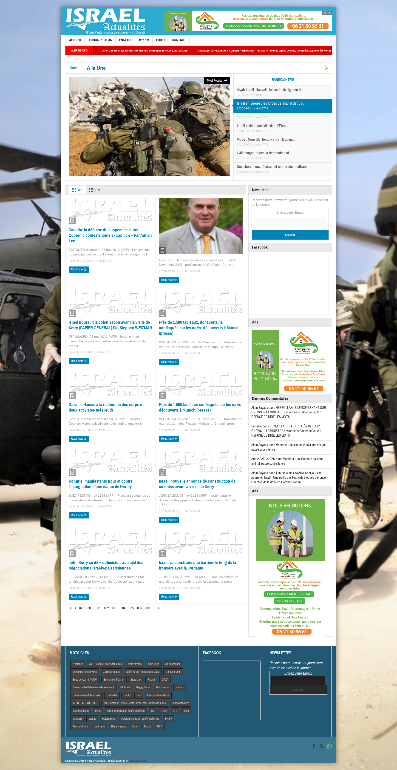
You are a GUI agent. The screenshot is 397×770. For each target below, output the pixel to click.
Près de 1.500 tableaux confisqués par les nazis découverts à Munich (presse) (200, 407)
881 (98, 608)
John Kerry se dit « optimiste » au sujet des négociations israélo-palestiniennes (106, 565)
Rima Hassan (118, 726)
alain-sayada (135, 664)
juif (152, 711)
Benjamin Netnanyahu (85, 672)
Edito (160, 40)
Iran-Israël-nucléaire (158, 695)
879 (81, 608)
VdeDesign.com (137, 761)
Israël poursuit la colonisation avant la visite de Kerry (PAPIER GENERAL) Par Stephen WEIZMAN (110, 325)
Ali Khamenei (172, 664)
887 (147, 608)
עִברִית (144, 40)
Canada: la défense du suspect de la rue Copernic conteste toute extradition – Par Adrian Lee (110, 235)
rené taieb (99, 726)
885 (131, 608)
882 (106, 608)
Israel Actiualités (180, 703)
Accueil (75, 40)
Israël (98, 711)
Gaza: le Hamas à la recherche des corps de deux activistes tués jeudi (107, 407)
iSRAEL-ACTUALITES (85, 703)
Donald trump (173, 672)
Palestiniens (108, 719)
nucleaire (77, 719)
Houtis (127, 695)
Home (74, 68)
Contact (179, 40)
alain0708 (261, 95)
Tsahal (147, 726)
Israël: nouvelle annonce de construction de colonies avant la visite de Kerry (197, 483)
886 (139, 608)
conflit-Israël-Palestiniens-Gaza (142, 672)
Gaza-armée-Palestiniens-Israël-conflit (93, 687)
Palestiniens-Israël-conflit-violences (140, 719)
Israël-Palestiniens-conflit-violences (126, 711)
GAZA (165, 679)
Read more (77, 269)
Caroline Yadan (111, 672)
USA (159, 726)
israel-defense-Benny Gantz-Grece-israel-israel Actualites (135, 703)
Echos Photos (100, 40)
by (253, 95)
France (152, 679)
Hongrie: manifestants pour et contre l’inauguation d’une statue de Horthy (101, 483)
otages (92, 719)
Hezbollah (112, 695)
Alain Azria (153, 664)
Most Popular (215, 81)
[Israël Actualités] (105, 21)
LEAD (163, 711)
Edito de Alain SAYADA (85, 679)
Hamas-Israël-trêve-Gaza (86, 695)
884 (123, 608)
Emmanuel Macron (114, 679)
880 (90, 608)
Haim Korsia (163, 687)
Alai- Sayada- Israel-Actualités (105, 664)
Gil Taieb (125, 687)
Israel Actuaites (81, 711)
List (97, 190)
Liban (186, 711)
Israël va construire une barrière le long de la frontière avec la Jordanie (197, 565)
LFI (175, 711)
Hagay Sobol (143, 687)
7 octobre (78, 664)
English (125, 40)
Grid (79, 190)
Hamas (180, 687)
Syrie (135, 726)
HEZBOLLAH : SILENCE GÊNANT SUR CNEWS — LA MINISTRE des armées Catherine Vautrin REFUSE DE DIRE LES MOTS (288, 412)
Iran (139, 695)
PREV (168, 719)
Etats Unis (136, 679)
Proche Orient (80, 726)
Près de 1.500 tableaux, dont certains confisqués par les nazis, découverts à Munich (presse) (199, 328)
